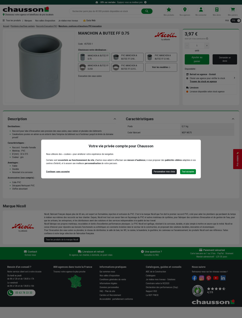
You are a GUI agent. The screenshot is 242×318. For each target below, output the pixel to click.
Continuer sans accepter (58, 171)
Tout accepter (188, 171)
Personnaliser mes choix (164, 171)
